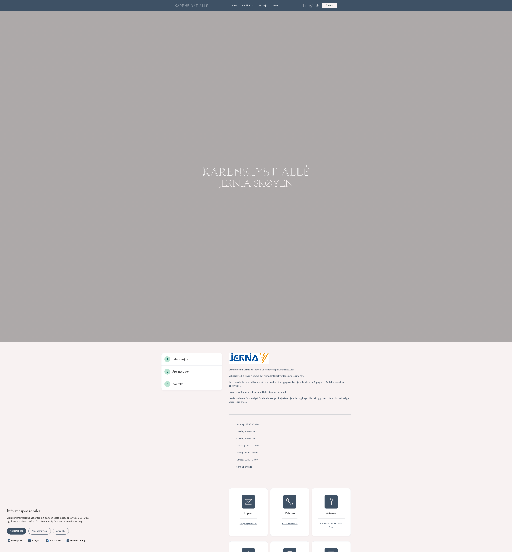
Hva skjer (263, 5)
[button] (247, 5)
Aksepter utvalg (39, 531)
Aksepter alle (16, 531)
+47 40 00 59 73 (289, 523)
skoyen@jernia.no (248, 523)
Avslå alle (60, 531)
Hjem (234, 5)
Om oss (277, 5)
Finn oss (329, 5)
